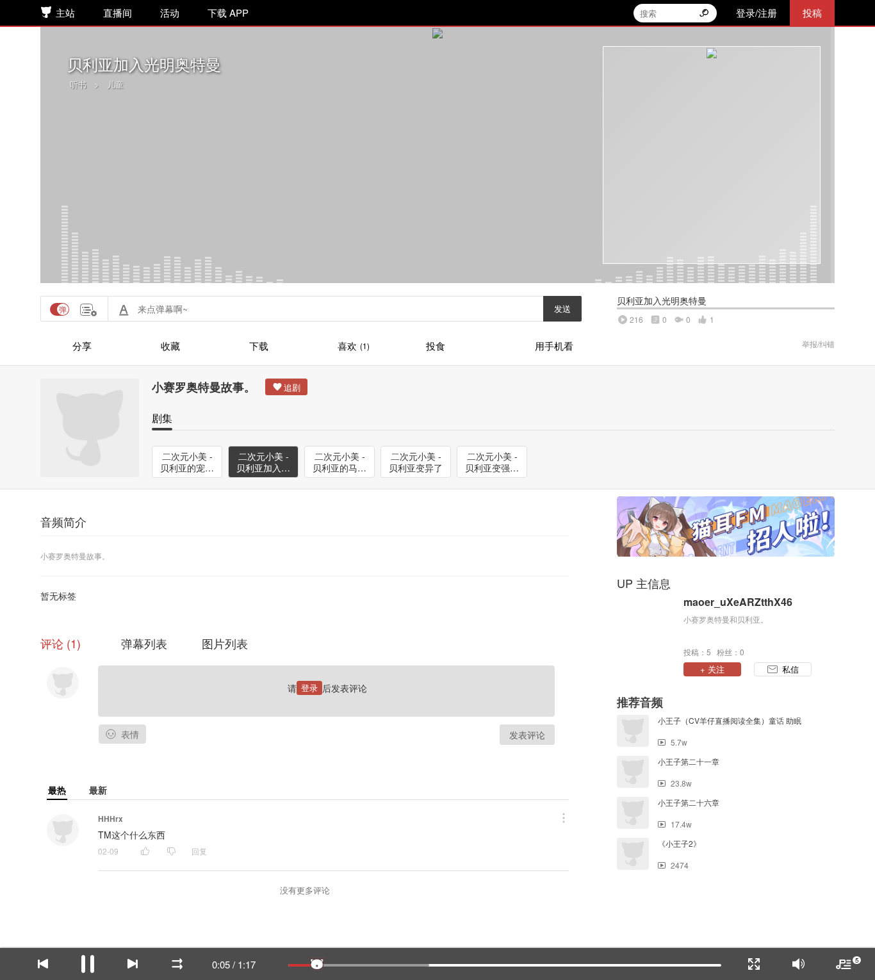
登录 (309, 688)
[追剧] (286, 387)
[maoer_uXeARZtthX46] (647, 626)
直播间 (117, 12)
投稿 (812, 12)
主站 (65, 12)
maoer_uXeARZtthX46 (737, 602)
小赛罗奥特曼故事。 (204, 387)
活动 (169, 12)
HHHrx (110, 818)
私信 (790, 669)
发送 (562, 308)
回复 (199, 850)
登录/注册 (756, 12)
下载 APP (228, 12)
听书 (78, 84)
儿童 (115, 84)
